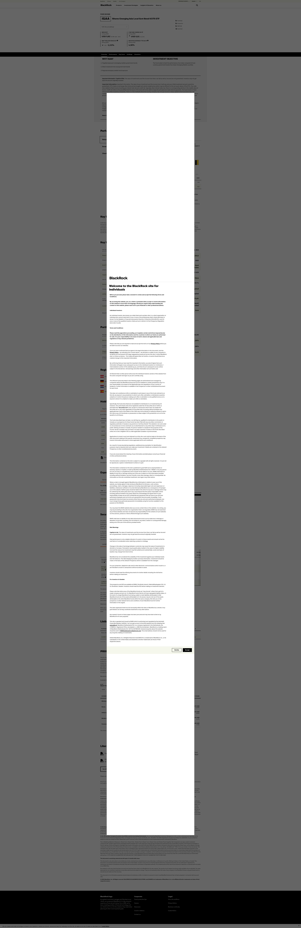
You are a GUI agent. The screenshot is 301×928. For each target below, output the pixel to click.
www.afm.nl (113, 625)
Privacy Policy (155, 343)
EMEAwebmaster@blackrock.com (130, 631)
